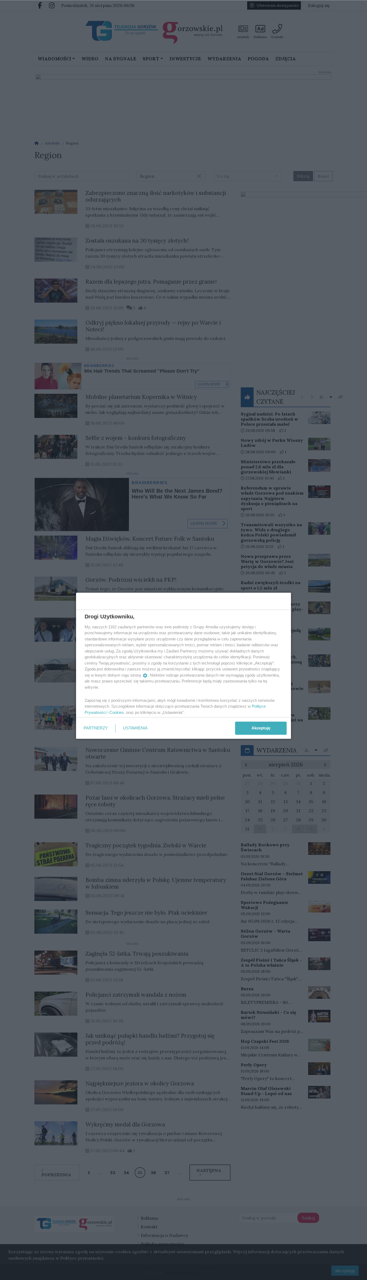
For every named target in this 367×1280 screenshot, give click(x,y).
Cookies (116, 712)
